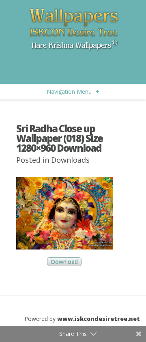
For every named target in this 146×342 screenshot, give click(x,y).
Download (64, 262)
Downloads (70, 160)
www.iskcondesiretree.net (98, 319)
